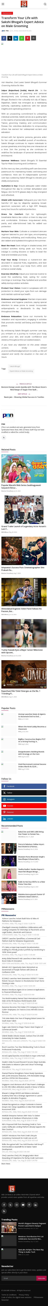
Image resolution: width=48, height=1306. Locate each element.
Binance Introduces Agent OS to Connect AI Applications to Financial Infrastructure (23, 990)
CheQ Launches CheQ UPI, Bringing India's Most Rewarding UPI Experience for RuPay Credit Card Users (22, 1156)
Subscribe (41, 1278)
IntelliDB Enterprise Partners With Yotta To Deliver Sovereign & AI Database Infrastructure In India (21, 1116)
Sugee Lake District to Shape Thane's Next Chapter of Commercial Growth (22, 1028)
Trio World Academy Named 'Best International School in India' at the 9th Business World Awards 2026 (23, 999)
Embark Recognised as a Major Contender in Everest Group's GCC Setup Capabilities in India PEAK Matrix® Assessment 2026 (22, 1106)
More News (5, 1164)
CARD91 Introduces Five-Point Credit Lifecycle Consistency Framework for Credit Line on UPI (19, 1136)
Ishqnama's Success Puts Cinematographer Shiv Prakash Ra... (22, 568)
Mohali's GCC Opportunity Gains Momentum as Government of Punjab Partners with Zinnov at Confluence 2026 (20, 969)
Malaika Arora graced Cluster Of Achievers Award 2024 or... (31, 895)
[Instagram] (16, 1205)
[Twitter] (10, 1205)
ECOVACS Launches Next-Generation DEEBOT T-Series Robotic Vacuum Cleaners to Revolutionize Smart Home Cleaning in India (23, 980)
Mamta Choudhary (7, 491)
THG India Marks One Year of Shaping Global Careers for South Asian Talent (23, 1019)
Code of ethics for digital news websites (16, 1297)
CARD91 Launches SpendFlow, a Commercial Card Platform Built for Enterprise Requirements (21, 939)
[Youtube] (23, 1205)
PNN (3, 424)
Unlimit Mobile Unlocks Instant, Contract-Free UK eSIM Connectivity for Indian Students (22, 1037)
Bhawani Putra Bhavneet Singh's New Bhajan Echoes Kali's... (31, 858)
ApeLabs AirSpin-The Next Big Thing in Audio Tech (31, 1250)
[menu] (3, 4)
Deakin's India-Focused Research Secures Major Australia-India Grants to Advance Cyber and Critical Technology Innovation (24, 1064)
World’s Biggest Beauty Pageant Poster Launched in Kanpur (32, 1224)
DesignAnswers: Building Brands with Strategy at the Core (31, 753)
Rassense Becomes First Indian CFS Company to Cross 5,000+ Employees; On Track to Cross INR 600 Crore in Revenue (23, 1009)
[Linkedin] (35, 1205)
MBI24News (5, 532)
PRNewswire (38, 1297)
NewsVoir (5, 1300)
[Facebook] (4, 1205)
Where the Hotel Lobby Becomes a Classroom (32, 728)
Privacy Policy (24, 1295)
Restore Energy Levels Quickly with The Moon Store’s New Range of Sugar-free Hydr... (24, 388)
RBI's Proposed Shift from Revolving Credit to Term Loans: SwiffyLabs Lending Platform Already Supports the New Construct (23, 1126)
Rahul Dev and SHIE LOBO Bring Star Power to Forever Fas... (31, 833)
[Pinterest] (29, 1205)
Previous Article (25, 384)
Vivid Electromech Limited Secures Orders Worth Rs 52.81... (32, 765)
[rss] (4, 1211)
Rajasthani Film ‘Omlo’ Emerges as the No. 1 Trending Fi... (20, 692)
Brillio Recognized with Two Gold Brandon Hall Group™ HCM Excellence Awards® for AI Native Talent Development (22, 1146)
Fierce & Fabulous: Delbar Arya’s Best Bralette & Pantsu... (31, 845)
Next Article (22, 394)
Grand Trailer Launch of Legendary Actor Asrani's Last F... (23, 527)
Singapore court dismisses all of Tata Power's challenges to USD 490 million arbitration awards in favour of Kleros (23, 1085)
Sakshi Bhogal (15, 366)
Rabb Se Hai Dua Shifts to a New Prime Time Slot (31, 883)
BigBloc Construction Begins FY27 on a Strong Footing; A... (31, 740)
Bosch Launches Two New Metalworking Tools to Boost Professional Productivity (23, 1048)
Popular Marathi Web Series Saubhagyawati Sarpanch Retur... (21, 486)
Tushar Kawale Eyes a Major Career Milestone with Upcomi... (22, 651)
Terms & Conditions (9, 1295)
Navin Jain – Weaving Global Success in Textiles (24, 397)
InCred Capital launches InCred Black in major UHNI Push (23, 1056)
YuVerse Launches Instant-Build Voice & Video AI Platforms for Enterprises (20, 919)
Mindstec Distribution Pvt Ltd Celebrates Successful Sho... (30, 1237)
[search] (45, 4)
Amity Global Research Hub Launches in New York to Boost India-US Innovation (22, 959)
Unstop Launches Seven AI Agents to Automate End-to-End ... (32, 715)
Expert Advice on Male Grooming (21, 371)
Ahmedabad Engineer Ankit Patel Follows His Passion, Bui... (21, 610)
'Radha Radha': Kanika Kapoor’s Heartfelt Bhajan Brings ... (31, 870)
